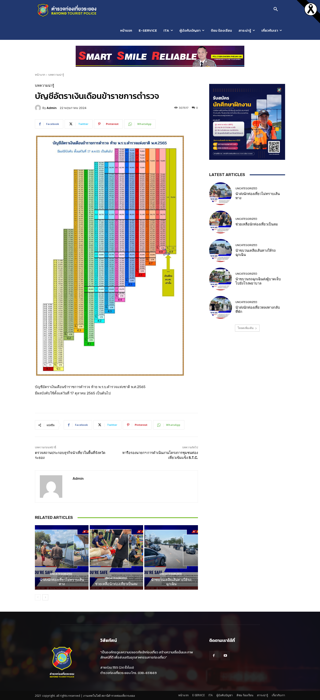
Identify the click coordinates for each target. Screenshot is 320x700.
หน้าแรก (40, 75)
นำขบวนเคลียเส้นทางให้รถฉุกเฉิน (171, 582)
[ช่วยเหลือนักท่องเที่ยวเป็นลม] (116, 557)
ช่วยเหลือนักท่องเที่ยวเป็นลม (116, 584)
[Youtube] (225, 655)
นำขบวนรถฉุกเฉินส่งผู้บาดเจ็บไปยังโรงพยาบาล (258, 281)
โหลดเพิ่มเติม (246, 328)
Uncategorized (61, 574)
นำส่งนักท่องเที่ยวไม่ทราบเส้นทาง (62, 582)
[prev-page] (38, 597)
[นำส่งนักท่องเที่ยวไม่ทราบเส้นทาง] (62, 557)
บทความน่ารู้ (56, 75)
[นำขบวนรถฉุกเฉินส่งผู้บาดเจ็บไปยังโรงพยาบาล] (220, 279)
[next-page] (45, 597)
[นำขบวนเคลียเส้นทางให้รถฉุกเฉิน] (171, 557)
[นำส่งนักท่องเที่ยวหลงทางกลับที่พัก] (220, 307)
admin (52, 107)
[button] (275, 9)
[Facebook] (213, 655)
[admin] (38, 108)
